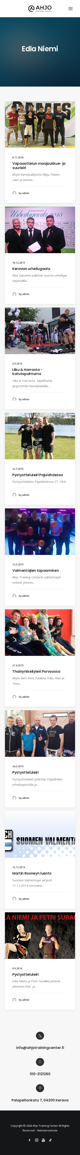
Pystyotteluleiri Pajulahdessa (37, 474)
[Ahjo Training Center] (40, 9)
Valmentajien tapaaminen (35, 570)
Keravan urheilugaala (31, 268)
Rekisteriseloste (47, 1130)
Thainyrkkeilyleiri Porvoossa (36, 671)
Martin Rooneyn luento (31, 873)
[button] (70, 8)
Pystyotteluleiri (25, 772)
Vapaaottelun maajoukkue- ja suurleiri (38, 165)
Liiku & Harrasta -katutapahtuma (27, 371)
